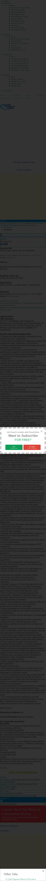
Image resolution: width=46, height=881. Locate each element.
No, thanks (32, 447)
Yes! (14, 447)
